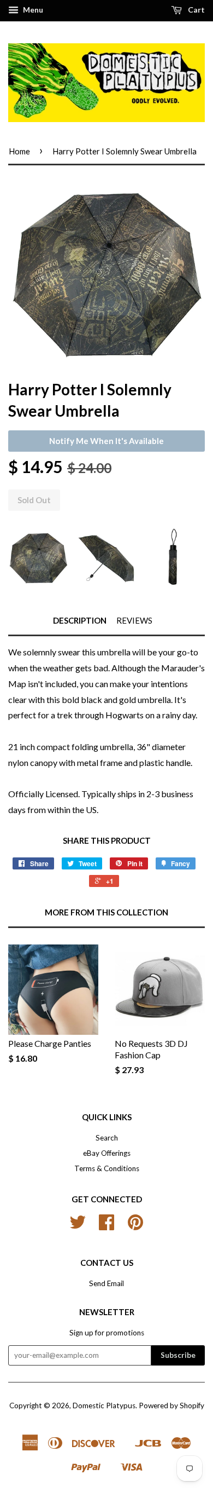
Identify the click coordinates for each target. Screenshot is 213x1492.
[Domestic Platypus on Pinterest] (135, 1226)
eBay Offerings (107, 1153)
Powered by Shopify (171, 1405)
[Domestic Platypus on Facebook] (106, 1226)
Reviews (134, 620)
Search (107, 1137)
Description (79, 620)
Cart (195, 9)
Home (19, 151)
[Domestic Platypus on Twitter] (77, 1226)
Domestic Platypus (104, 1405)
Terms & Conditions (106, 1168)
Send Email (106, 1283)
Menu (32, 9)
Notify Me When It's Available (106, 441)
